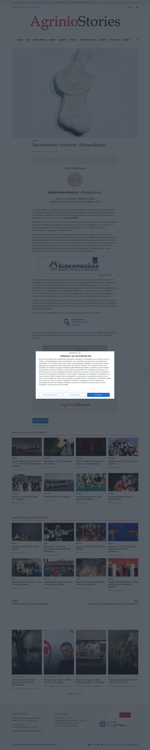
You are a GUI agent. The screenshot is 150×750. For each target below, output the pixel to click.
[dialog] (75, 375)
